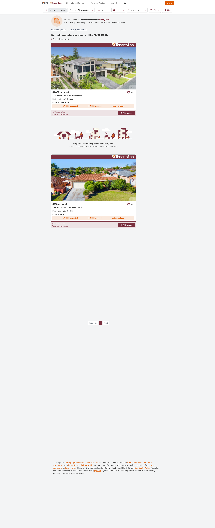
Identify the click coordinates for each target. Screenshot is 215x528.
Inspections (115, 3)
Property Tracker (98, 3)
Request (128, 113)
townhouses (58, 465)
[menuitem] (85, 10)
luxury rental (70, 467)
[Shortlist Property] (128, 92)
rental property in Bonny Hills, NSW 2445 (82, 462)
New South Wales (142, 467)
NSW (72, 29)
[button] (54, 68)
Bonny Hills (82, 29)
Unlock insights (118, 106)
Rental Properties (58, 29)
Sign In (169, 3)
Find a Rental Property (76, 3)
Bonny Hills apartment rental (139, 462)
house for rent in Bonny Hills (80, 465)
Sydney (97, 470)
